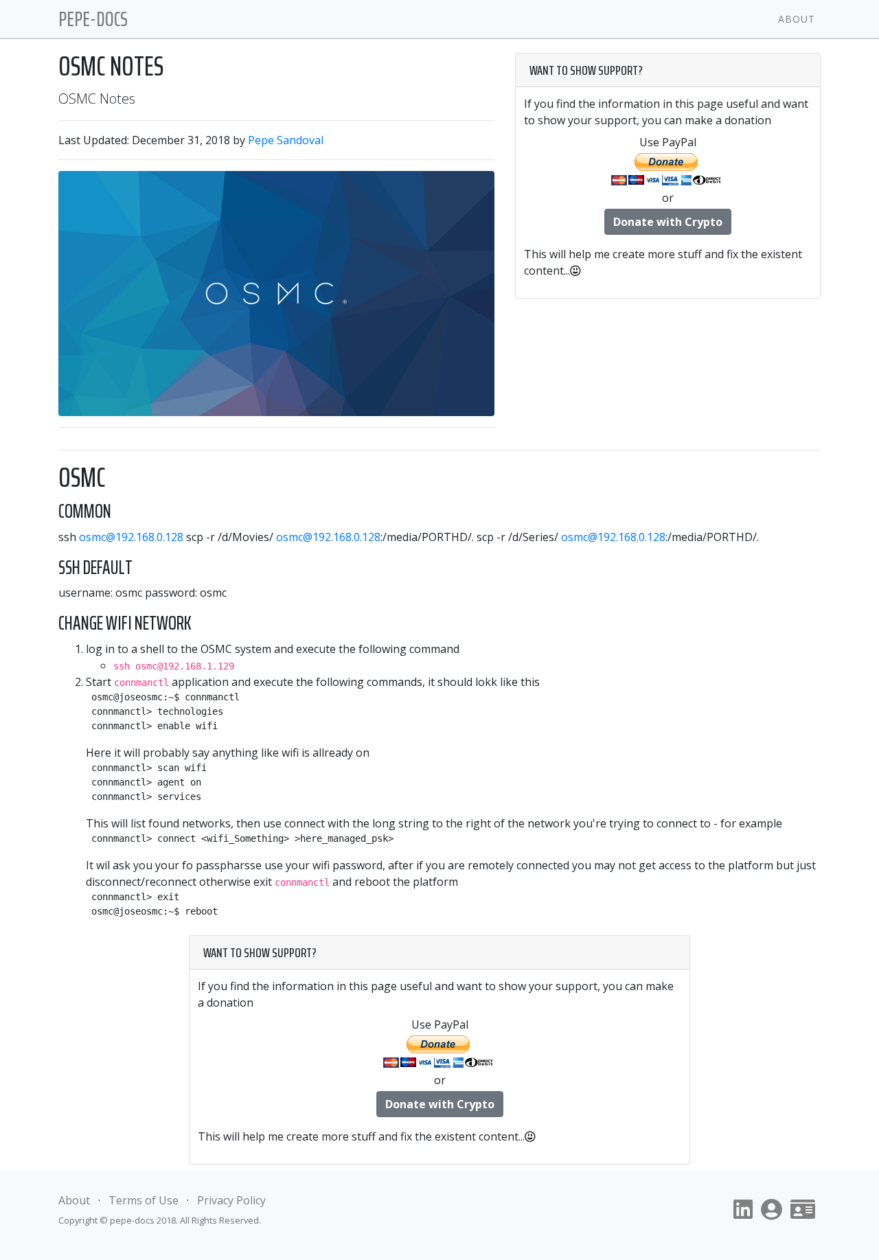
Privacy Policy (231, 1200)
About (796, 18)
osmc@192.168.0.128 (131, 537)
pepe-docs (93, 19)
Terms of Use (144, 1200)
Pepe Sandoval (285, 140)
